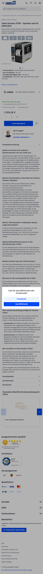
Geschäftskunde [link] (21, 304)
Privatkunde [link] (21, 299)
